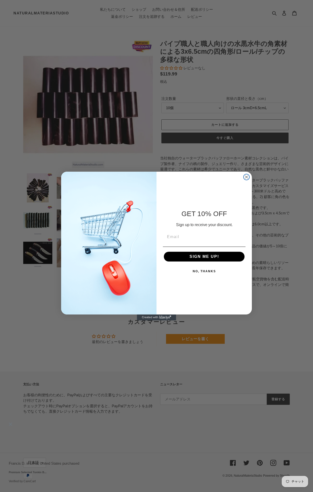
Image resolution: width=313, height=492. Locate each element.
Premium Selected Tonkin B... (27, 472)
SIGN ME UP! (204, 256)
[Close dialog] (246, 177)
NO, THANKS (204, 271)
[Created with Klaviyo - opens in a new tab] (156, 317)
